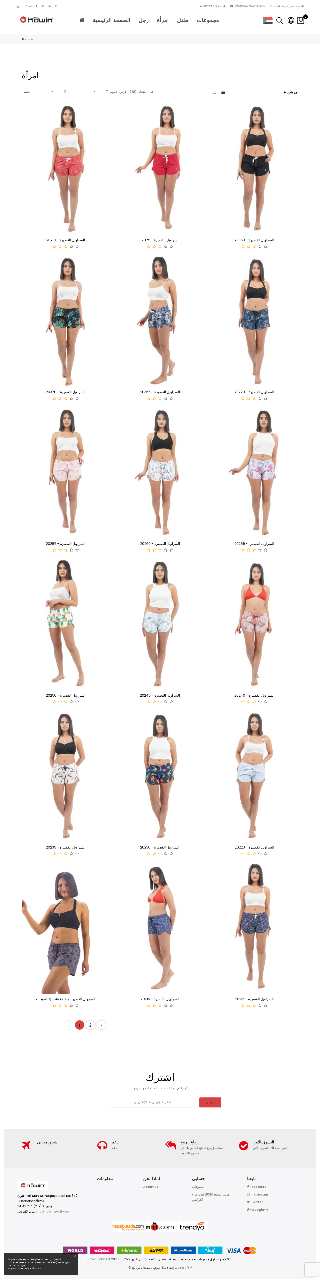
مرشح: (292, 92)
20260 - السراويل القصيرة (160, 543)
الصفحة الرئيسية (111, 20)
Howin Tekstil (97, 1259)
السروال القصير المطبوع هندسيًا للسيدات (65, 999)
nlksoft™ (185, 1267)
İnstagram (259, 1194)
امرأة (163, 20)
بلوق (18, 6)
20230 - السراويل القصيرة (160, 847)
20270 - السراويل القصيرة (254, 392)
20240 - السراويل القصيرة (254, 695)
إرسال (210, 1102)
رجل (144, 20)
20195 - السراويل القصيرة (160, 999)
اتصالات (28, 6)
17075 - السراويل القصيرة (159, 240)
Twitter (256, 1202)
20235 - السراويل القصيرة (65, 847)
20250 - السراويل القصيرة (66, 695)
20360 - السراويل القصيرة (254, 240)
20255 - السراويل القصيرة (254, 543)
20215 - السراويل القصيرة (254, 999)
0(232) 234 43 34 (214, 6)
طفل (182, 20)
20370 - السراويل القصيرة (66, 392)
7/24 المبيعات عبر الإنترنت (288, 6)
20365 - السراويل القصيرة (160, 392)
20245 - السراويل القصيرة (160, 695)
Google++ (259, 1210)
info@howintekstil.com (249, 6)
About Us (150, 1187)
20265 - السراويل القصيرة (66, 543)
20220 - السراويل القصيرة (254, 847)
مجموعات (208, 20)
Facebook (257, 1187)
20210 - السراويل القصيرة (65, 240)
